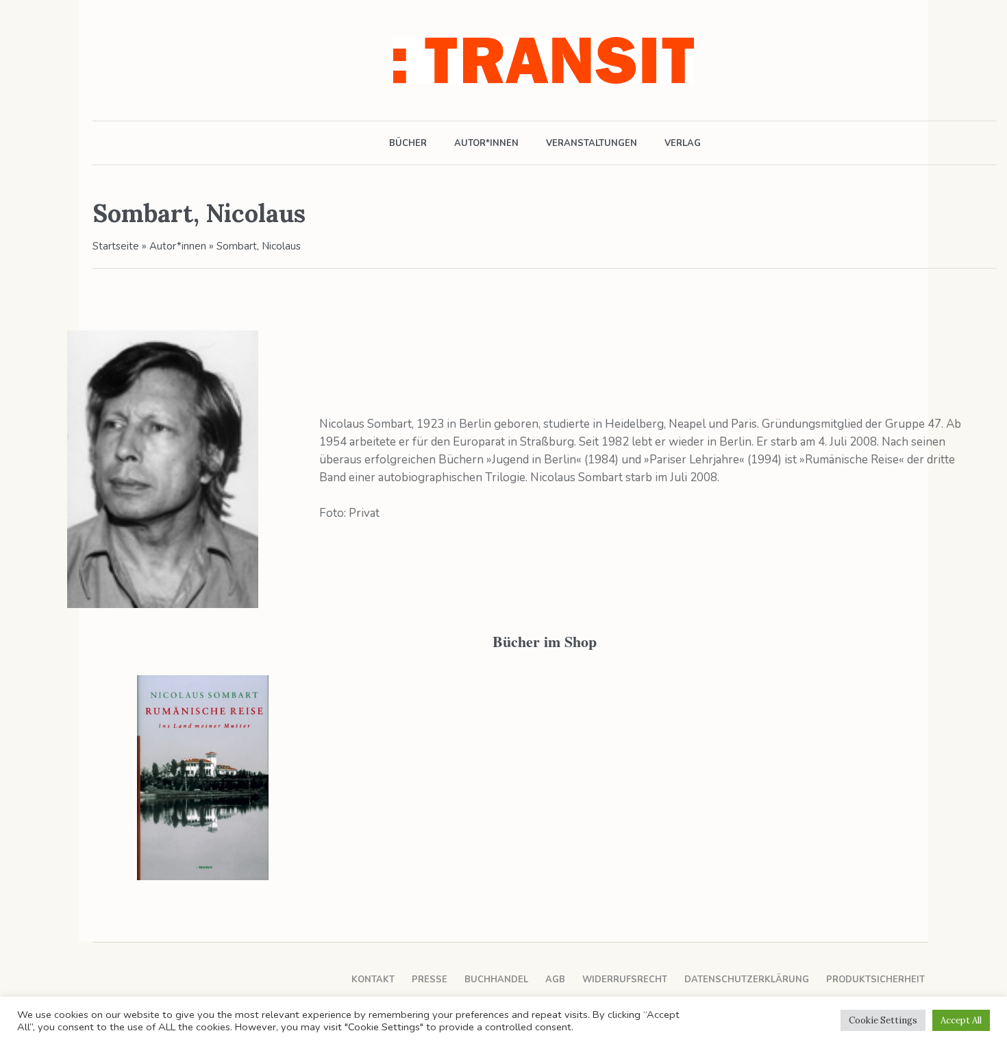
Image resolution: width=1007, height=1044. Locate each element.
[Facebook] (101, 60)
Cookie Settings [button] (883, 1020)
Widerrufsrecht (624, 979)
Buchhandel (496, 979)
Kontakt (373, 979)
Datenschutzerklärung (746, 979)
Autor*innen (177, 246)
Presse (429, 979)
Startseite (115, 246)
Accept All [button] (961, 1020)
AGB (555, 979)
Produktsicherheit (875, 979)
